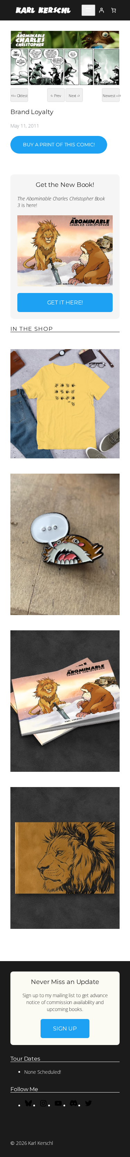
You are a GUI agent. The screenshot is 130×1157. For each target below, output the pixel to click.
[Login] (101, 10)
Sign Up (65, 1028)
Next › (73, 95)
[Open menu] (88, 10)
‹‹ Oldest (21, 95)
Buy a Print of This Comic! (59, 144)
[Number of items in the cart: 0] (113, 10)
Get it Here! (65, 302)
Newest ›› (110, 95)
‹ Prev (56, 95)
